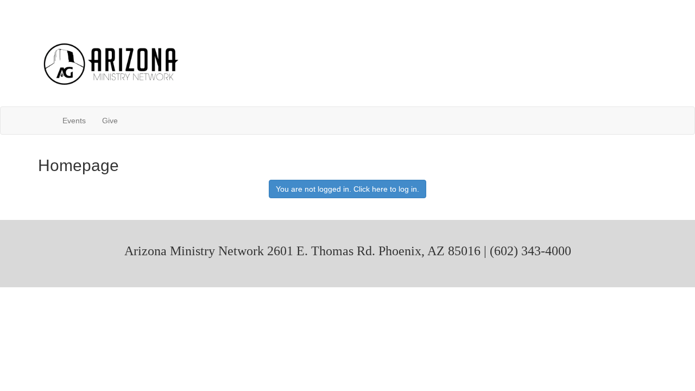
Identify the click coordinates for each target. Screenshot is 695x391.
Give (110, 120)
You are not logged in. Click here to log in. (347, 189)
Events (74, 120)
